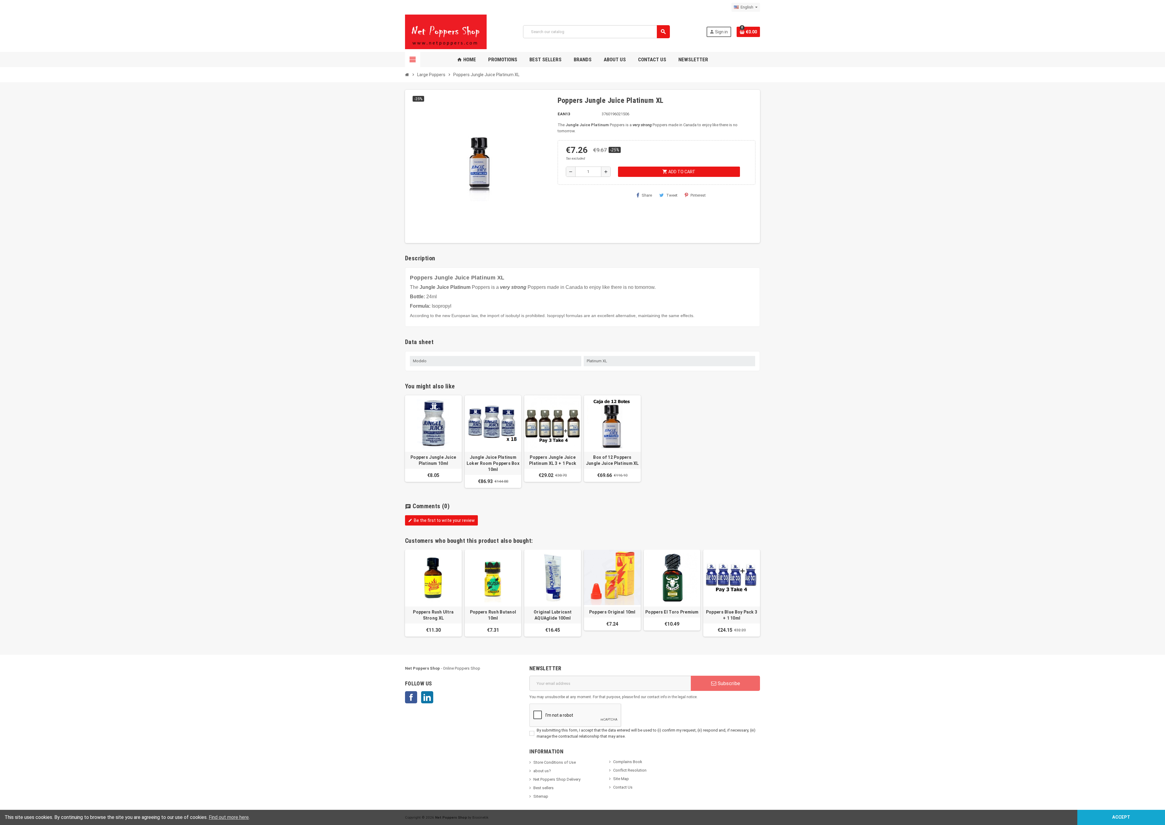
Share (647, 195)
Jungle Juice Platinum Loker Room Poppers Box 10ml (493, 463)
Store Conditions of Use (554, 762)
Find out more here (229, 817)
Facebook (411, 697)
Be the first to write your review (441, 520)
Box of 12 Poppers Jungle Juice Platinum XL (612, 460)
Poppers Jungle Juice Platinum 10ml (433, 460)
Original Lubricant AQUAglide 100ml (553, 615)
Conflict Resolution (630, 770)
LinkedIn (427, 697)
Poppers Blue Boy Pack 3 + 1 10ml (731, 615)
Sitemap (540, 796)
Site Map (621, 778)
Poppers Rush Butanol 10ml (493, 615)
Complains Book (627, 761)
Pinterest (698, 195)
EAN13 (564, 114)
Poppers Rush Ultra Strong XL (433, 615)
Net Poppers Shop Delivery (556, 779)
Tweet (671, 195)
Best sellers (543, 788)
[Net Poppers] (446, 31)
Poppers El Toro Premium (671, 612)
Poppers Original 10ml (612, 612)
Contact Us (623, 787)
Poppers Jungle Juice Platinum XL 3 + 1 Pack (552, 460)
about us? (542, 771)
